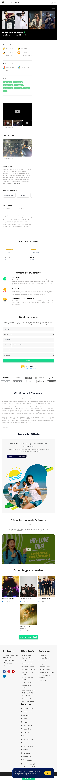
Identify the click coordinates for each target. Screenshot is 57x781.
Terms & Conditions (47, 672)
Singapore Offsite (28, 669)
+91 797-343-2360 (28, 767)
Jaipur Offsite (27, 682)
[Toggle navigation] (54, 2)
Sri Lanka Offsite (28, 701)
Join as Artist (45, 666)
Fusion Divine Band (44, 598)
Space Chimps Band (8, 598)
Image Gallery (45, 658)
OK (48, 773)
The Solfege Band (25, 598)
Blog (41, 664)
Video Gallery (45, 661)
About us (43, 655)
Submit (28, 360)
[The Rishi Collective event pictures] (17, 148)
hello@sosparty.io (31, 368)
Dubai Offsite (27, 664)
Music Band (6, 35)
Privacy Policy (45, 669)
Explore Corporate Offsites (17, 456)
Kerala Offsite (27, 658)
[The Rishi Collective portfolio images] (8, 20)
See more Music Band (28, 637)
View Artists (8, 663)
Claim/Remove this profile (28, 398)
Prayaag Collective (26, 626)
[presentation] (5, 148)
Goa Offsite (26, 655)
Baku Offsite (26, 696)
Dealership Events (28, 690)
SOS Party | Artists (12, 2)
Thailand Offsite (28, 661)
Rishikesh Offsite (28, 693)
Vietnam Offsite (28, 666)
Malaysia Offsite (28, 699)
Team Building (9, 660)
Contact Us (44, 680)
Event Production (10, 666)
